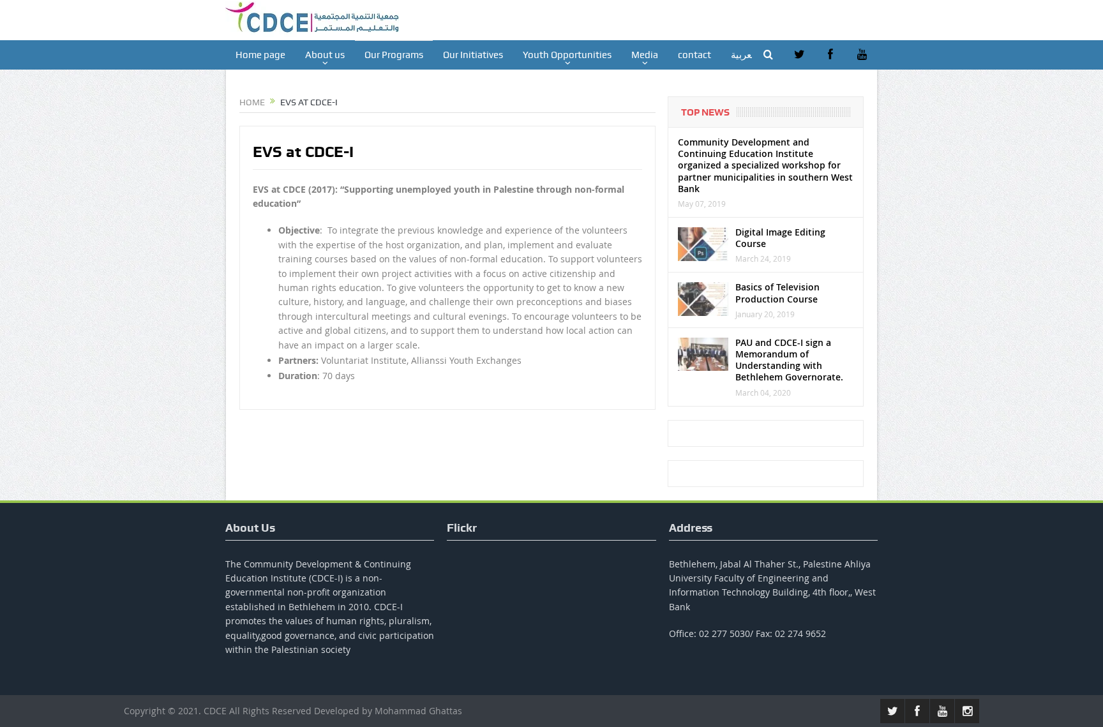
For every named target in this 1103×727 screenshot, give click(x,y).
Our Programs (393, 55)
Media (644, 55)
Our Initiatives (473, 55)
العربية (744, 55)
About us (325, 55)
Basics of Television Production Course (777, 292)
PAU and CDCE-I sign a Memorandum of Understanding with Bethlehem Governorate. (789, 360)
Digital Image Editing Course (780, 238)
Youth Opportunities (567, 55)
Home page (260, 55)
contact (694, 55)
